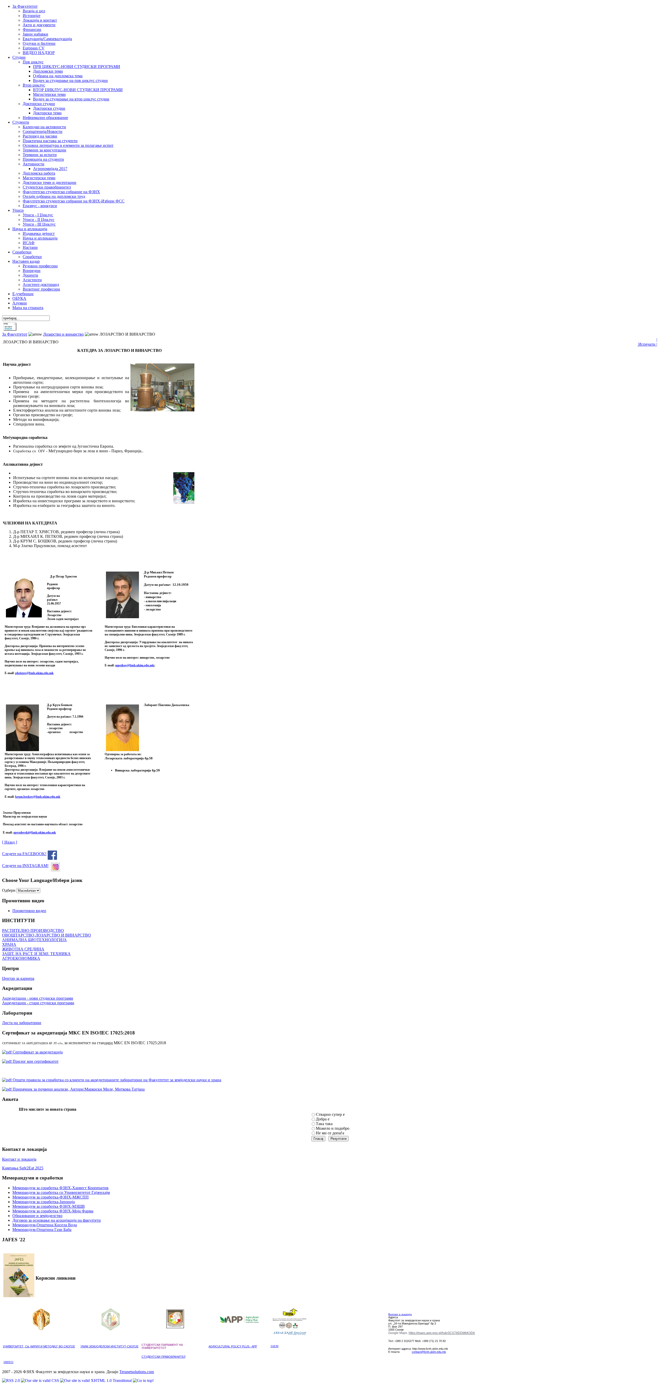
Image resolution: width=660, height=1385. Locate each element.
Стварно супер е (330, 1114)
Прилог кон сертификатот (35, 1061)
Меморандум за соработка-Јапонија (43, 1202)
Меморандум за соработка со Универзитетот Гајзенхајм (61, 1192)
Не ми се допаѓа (330, 1133)
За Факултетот (14, 334)
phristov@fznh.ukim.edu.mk (34, 673)
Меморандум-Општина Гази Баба (41, 1229)
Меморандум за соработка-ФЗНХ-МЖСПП (50, 1197)
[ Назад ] (9, 842)
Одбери (8, 890)
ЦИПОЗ (8, 1362)
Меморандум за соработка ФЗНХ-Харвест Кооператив (60, 1188)
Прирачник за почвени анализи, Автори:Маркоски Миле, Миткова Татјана (78, 1089)
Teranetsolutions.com (136, 1372)
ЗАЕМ (274, 1346)
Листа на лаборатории (21, 1023)
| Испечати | (647, 341)
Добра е (322, 1119)
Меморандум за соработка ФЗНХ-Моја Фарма (52, 1211)
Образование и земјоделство (37, 1215)
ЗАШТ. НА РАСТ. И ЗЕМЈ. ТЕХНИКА (36, 953)
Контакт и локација (19, 1159)
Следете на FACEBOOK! (24, 854)
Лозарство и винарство (63, 334)
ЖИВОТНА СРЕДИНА (23, 949)
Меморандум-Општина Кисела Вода (44, 1225)
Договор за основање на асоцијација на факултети (56, 1220)
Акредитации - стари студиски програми (38, 1003)
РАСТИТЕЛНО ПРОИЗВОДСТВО (33, 930)
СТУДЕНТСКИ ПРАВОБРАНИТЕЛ (163, 1356)
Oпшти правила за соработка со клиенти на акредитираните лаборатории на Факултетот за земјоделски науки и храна (116, 1080)
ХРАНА (9, 944)
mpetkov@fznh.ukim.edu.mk (134, 665)
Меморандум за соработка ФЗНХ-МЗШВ (48, 1206)
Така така (324, 1123)
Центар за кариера (18, 978)
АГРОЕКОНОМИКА (21, 958)
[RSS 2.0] (11, 1380)
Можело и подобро (332, 1128)
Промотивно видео (29, 910)
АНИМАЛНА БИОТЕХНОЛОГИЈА (34, 940)
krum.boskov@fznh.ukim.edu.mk (37, 796)
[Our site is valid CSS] (40, 1380)
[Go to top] (143, 1380)
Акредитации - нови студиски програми (37, 998)
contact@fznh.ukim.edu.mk (429, 1351)
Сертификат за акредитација (37, 1052)
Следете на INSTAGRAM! (25, 865)
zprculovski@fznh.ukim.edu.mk (34, 832)
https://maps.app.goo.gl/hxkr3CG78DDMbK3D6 (442, 1333)
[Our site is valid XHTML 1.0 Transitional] (96, 1380)
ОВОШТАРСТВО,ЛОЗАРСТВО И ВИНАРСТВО (46, 935)
